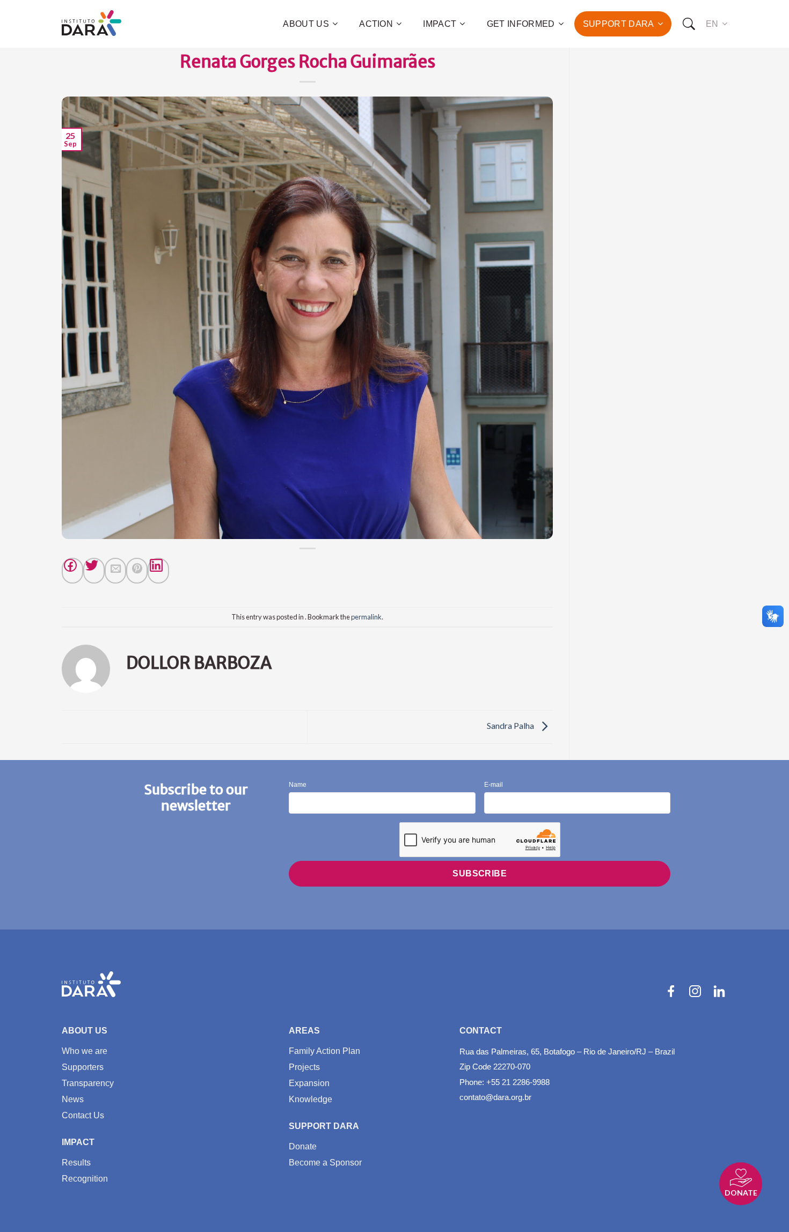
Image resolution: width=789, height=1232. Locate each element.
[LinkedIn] (719, 991)
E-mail (493, 784)
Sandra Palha (511, 725)
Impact (439, 23)
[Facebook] (72, 571)
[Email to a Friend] (115, 571)
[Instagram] (695, 991)
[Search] (688, 24)
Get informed (521, 23)
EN (712, 23)
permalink (366, 617)
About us (306, 23)
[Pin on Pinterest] (137, 571)
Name (297, 784)
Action (376, 23)
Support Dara (618, 23)
